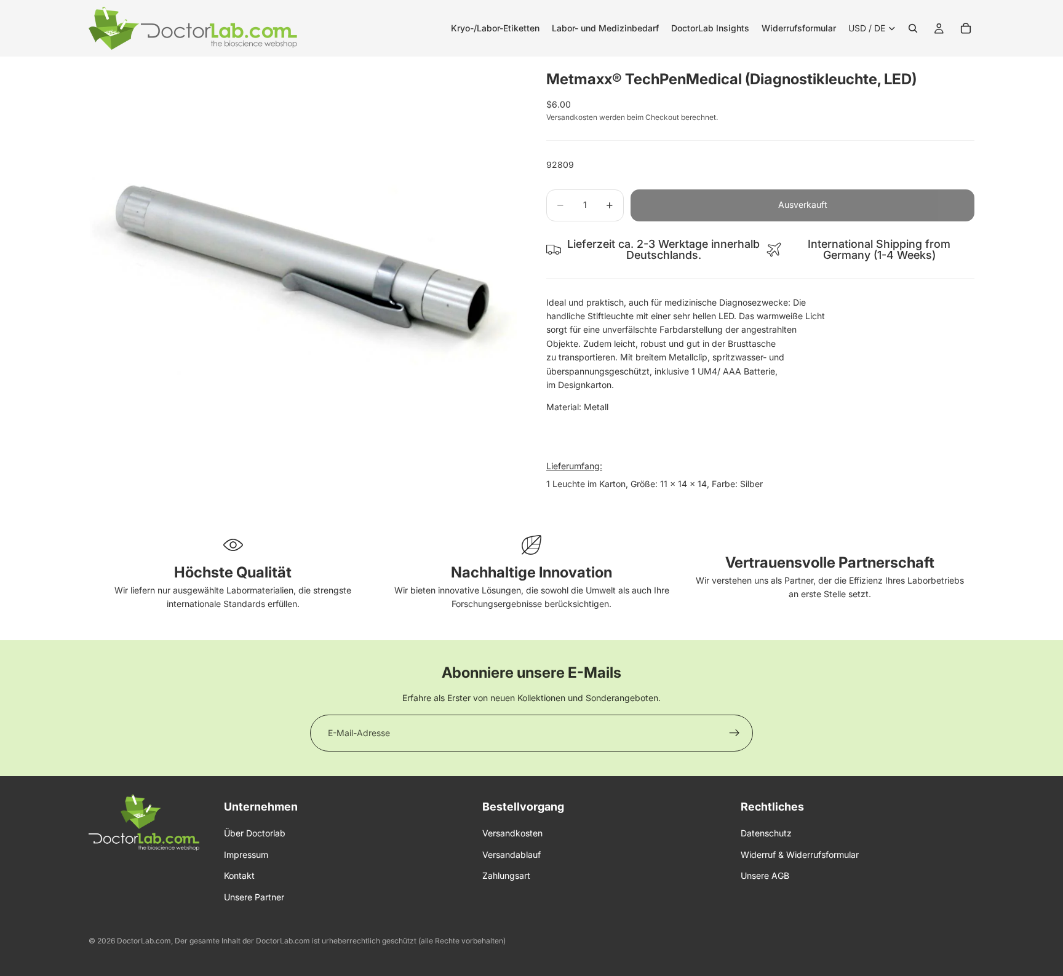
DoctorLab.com (144, 940)
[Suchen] (912, 28)
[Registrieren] (734, 733)
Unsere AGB (765, 875)
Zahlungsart (506, 875)
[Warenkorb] (965, 28)
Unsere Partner (254, 897)
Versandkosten (512, 833)
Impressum (246, 854)
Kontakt (239, 875)
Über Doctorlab (254, 833)
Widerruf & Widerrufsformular (800, 854)
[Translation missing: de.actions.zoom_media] (303, 271)
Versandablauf (511, 854)
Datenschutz (766, 833)
